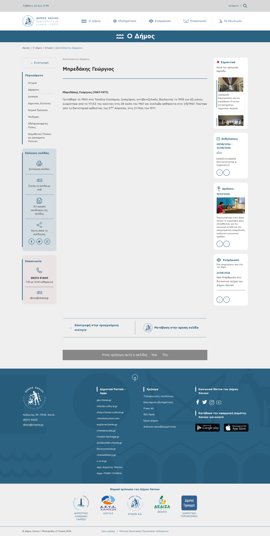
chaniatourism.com (108, 418)
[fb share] (32, 241)
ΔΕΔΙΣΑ (162, 512)
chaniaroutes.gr (106, 430)
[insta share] (47, 241)
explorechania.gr (107, 424)
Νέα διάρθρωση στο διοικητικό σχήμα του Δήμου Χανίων (230, 281)
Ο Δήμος (95, 21)
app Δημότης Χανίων (110, 467)
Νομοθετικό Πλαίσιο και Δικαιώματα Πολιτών (39, 138)
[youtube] (218, 403)
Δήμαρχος (33, 90)
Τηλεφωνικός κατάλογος (158, 396)
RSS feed (148, 414)
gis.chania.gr (104, 400)
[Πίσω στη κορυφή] (135, 377)
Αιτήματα (233, 6)
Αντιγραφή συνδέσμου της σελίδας (39, 210)
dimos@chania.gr (39, 298)
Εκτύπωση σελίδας (39, 169)
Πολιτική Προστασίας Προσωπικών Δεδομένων (144, 531)
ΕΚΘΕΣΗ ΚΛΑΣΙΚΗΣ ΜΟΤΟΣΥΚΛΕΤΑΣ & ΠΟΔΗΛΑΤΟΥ (227, 162)
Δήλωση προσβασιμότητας (159, 426)
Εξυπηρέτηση (127, 21)
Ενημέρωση (163, 21)
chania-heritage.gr (108, 436)
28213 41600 (39, 278)
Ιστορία (49, 48)
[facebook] (197, 403)
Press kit (148, 408)
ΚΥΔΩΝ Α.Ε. (135, 514)
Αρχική (26, 48)
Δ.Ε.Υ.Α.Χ (108, 513)
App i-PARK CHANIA (109, 473)
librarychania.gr (106, 449)
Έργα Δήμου (150, 420)
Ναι (154, 355)
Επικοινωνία (198, 21)
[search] (245, 6)
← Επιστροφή (39, 62)
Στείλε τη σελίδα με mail (39, 188)
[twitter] (204, 403)
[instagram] (211, 403)
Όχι (165, 355)
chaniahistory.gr (106, 455)
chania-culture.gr (107, 406)
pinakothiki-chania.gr (109, 443)
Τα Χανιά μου (233, 21)
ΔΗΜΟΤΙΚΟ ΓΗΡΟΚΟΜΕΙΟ (189, 515)
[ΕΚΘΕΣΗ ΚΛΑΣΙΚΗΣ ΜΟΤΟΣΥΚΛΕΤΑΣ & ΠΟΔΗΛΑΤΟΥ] (231, 153)
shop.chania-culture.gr (110, 412)
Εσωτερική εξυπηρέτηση (158, 402)
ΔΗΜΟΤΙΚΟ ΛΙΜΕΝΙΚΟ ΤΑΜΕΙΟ (81, 516)
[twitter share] (39, 241)
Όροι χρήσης (108, 531)
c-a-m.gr (102, 461)
